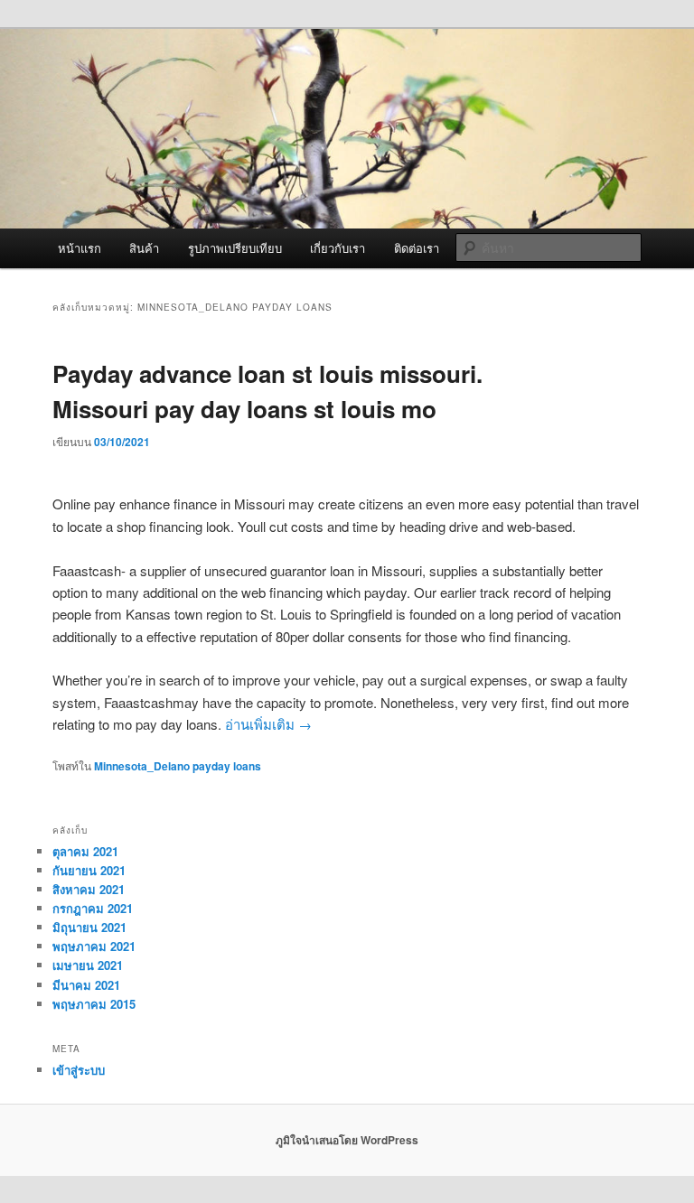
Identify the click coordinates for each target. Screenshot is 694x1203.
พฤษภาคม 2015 (94, 1003)
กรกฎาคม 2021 (92, 908)
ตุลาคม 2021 (85, 851)
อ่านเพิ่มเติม (268, 723)
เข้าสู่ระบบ (78, 1069)
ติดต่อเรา (416, 247)
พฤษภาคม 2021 (94, 946)
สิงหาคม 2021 (88, 889)
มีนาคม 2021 (86, 984)
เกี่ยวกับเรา (337, 247)
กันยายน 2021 (89, 870)
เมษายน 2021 (87, 965)
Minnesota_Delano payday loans (177, 766)
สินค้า (144, 247)
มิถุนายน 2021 (89, 927)
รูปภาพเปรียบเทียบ (235, 247)
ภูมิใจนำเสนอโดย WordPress (347, 1140)
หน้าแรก (79, 247)
